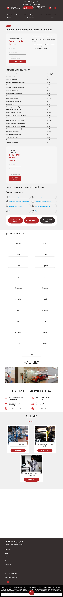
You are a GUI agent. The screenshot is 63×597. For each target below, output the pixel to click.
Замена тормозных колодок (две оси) (16, 129)
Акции (9, 17)
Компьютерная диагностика (13, 134)
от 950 (48, 118)
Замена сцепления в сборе (13, 107)
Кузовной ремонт (51, 14)
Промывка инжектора (11, 137)
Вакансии (53, 17)
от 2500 (49, 137)
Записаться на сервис (27, 8)
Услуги (32, 14)
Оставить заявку (17, 61)
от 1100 (49, 115)
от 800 (48, 109)
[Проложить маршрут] (8, 8)
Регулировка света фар (12, 142)
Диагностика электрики (12, 90)
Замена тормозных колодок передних (16, 118)
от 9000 (49, 107)
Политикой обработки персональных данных (40, 589)
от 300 (48, 93)
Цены (40, 14)
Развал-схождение (11, 140)
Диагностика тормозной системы (15, 87)
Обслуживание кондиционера (43, 201)
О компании (30, 17)
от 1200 (49, 112)
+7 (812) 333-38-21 (41, 8)
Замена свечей (10, 104)
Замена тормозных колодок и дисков (19, 201)
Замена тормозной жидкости (13, 112)
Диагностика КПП (10, 76)
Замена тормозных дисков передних (16, 115)
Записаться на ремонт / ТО (15, 220)
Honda (8, 26)
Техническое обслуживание (16, 196)
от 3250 (49, 126)
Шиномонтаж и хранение (15, 206)
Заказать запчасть (31, 220)
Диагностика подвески (12, 85)
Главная (9, 14)
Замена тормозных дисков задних (15, 120)
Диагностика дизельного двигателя (15, 82)
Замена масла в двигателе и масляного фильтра (19, 96)
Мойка (10, 210)
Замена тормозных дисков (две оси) (15, 126)
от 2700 (49, 131)
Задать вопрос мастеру (47, 220)
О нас (6, 560)
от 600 (48, 104)
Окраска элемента (40, 210)
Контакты (8, 564)
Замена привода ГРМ (12, 98)
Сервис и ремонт (21, 14)
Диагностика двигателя (12, 79)
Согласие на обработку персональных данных (15, 57)
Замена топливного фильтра (13, 109)
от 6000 (49, 98)
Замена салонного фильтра (13, 101)
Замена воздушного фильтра (14, 93)
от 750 (48, 76)
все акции (31, 421)
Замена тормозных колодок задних (15, 123)
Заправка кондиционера (12, 131)
